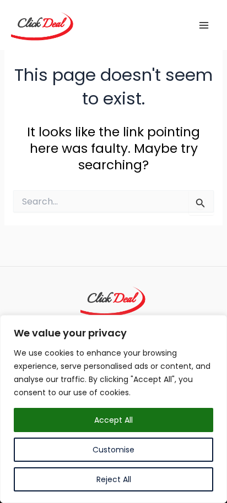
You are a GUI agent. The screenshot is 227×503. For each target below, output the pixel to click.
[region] (113, 409)
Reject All (113, 479)
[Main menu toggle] (204, 25)
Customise (113, 449)
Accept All (113, 419)
